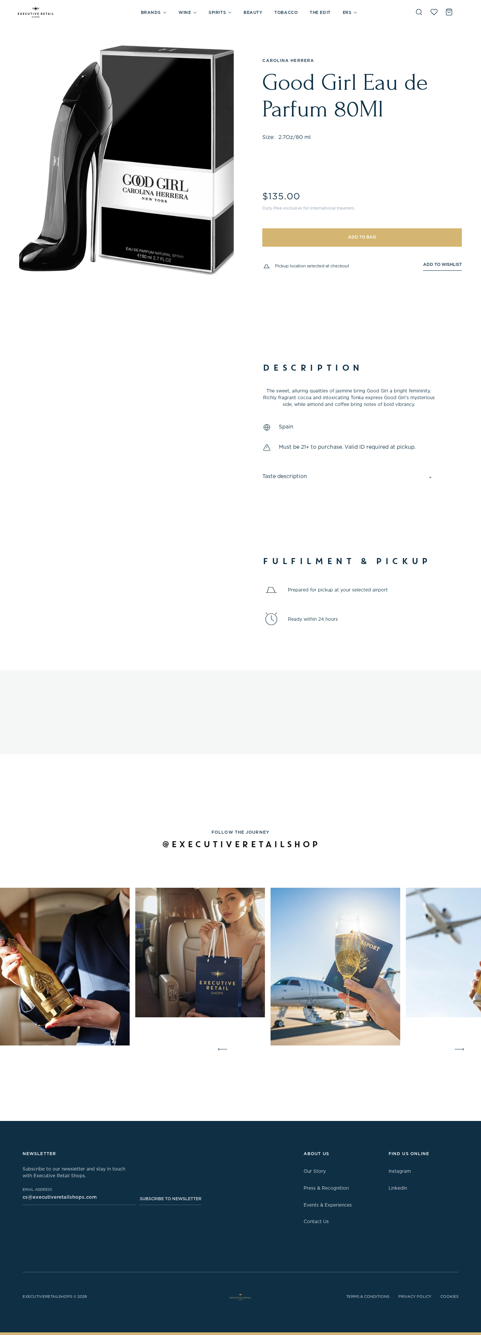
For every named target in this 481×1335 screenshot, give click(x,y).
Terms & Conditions (367, 1297)
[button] (153, 13)
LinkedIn (398, 1188)
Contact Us (316, 1221)
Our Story (315, 1171)
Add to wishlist (442, 264)
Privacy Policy (414, 1297)
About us (316, 1154)
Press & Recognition (326, 1188)
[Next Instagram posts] (460, 1049)
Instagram (400, 1171)
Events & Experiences (328, 1205)
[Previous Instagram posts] (221, 1049)
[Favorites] (434, 12)
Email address (37, 1190)
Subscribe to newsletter (170, 1199)
